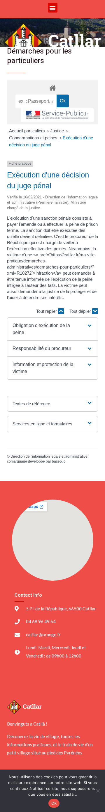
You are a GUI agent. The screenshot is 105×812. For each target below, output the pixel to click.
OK (54, 803)
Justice (57, 130)
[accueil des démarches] (52, 87)
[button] (52, 8)
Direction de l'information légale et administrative (49, 456)
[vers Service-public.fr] (57, 115)
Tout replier (47, 311)
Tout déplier (80, 311)
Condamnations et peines (34, 137)
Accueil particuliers (27, 130)
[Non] (98, 791)
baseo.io (59, 461)
